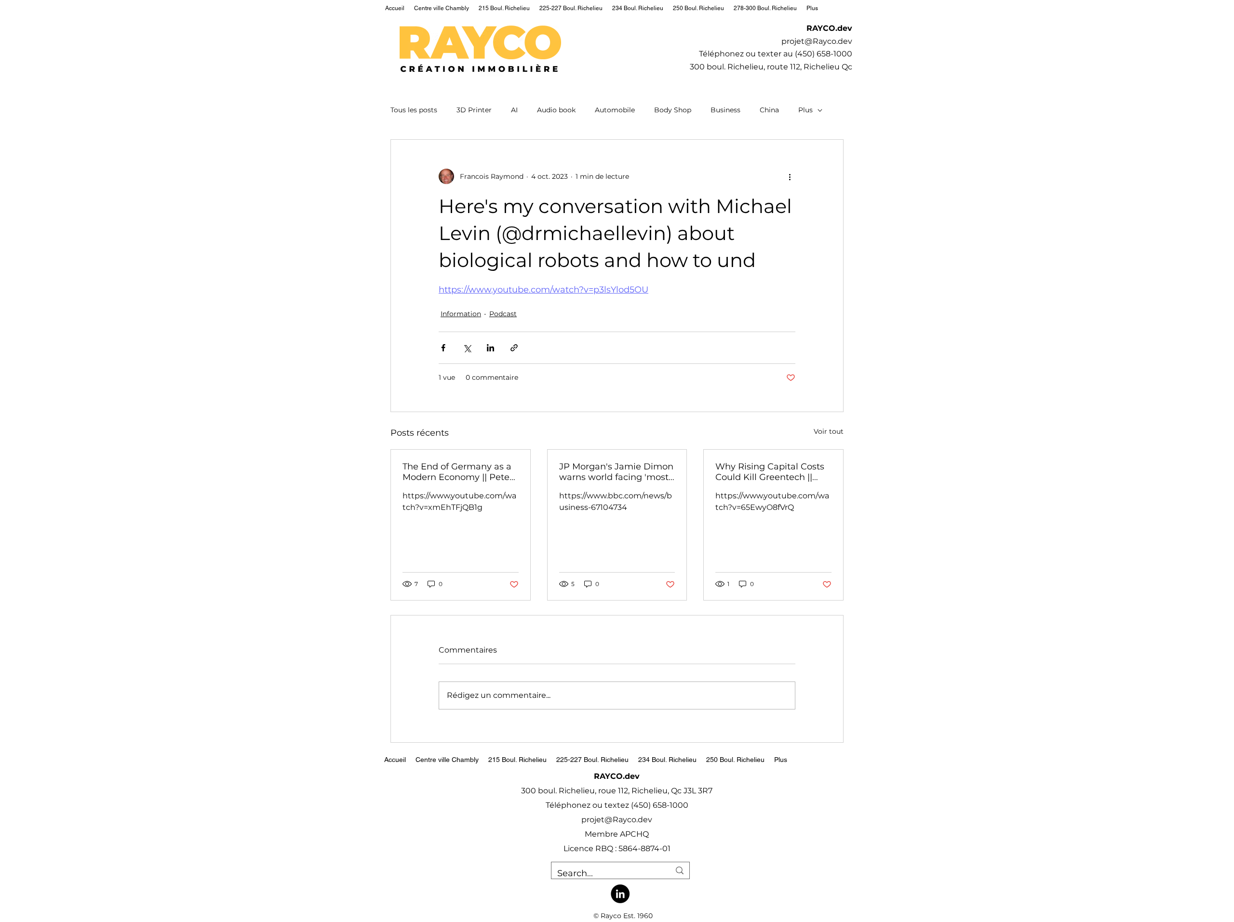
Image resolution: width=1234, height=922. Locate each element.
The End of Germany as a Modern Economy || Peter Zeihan (457, 471)
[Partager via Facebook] (443, 347)
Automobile (615, 110)
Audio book (556, 110)
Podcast (503, 313)
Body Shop (672, 110)
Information (461, 313)
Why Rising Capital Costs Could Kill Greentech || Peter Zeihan (769, 471)
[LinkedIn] (620, 893)
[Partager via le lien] (514, 347)
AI (514, 110)
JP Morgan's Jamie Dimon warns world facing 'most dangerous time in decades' (616, 471)
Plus (805, 110)
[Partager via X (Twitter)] (466, 347)
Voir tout (829, 431)
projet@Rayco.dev (816, 41)
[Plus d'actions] (789, 176)
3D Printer (474, 110)
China (769, 110)
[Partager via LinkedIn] (490, 347)
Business (725, 110)
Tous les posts (413, 110)
